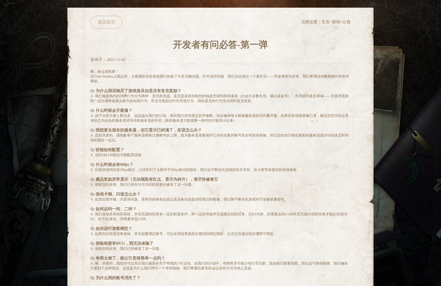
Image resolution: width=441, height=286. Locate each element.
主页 (326, 22)
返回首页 (106, 22)
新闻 (336, 22)
